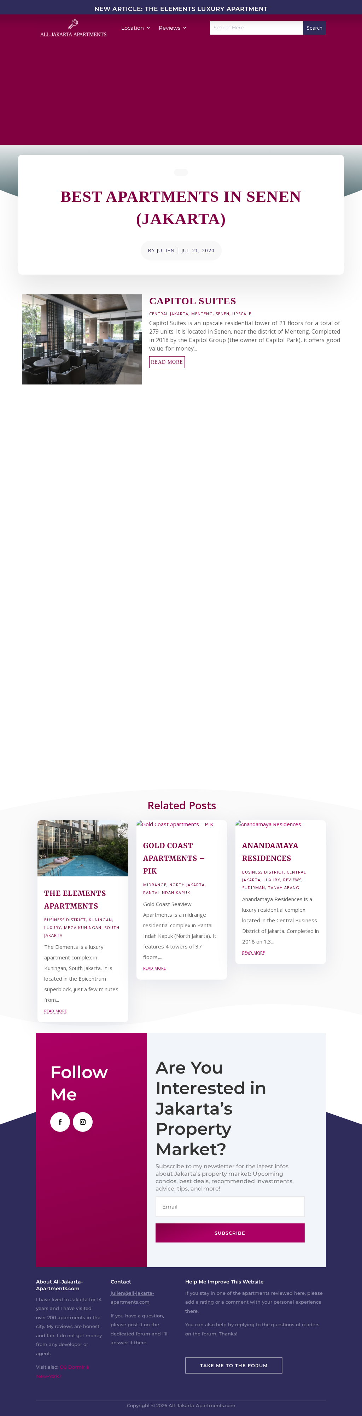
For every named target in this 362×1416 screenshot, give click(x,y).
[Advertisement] (181, 95)
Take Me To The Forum (234, 1365)
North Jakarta (187, 884)
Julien (166, 250)
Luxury (52, 927)
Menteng (202, 313)
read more (167, 362)
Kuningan (100, 919)
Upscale (241, 313)
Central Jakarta (168, 313)
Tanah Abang (283, 887)
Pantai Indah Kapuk (166, 892)
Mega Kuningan (82, 927)
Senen (222, 313)
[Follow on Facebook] (60, 1122)
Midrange (155, 884)
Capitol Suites (193, 300)
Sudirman (253, 887)
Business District (65, 919)
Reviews (292, 879)
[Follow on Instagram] (83, 1122)
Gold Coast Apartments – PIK (174, 858)
